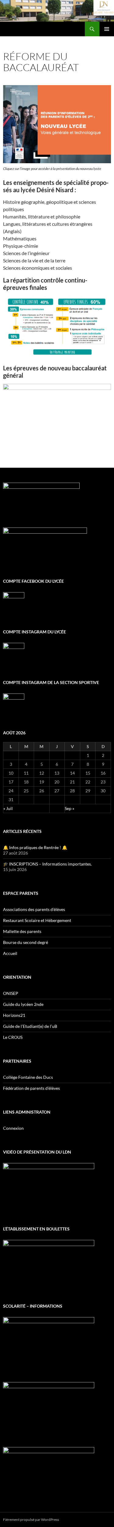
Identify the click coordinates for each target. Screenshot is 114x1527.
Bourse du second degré (25, 942)
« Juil (8, 808)
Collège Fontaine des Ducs (28, 1077)
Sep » (69, 808)
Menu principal (106, 29)
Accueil (10, 953)
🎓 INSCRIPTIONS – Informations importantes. (47, 863)
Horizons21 (14, 1015)
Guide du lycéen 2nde (23, 1004)
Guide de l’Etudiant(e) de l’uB (30, 1026)
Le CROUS (12, 1037)
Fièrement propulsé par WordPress (31, 1519)
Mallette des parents (22, 931)
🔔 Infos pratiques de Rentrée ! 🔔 (35, 847)
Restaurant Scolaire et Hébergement (37, 920)
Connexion (13, 1128)
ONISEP (10, 993)
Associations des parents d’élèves (34, 909)
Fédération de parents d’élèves (31, 1088)
